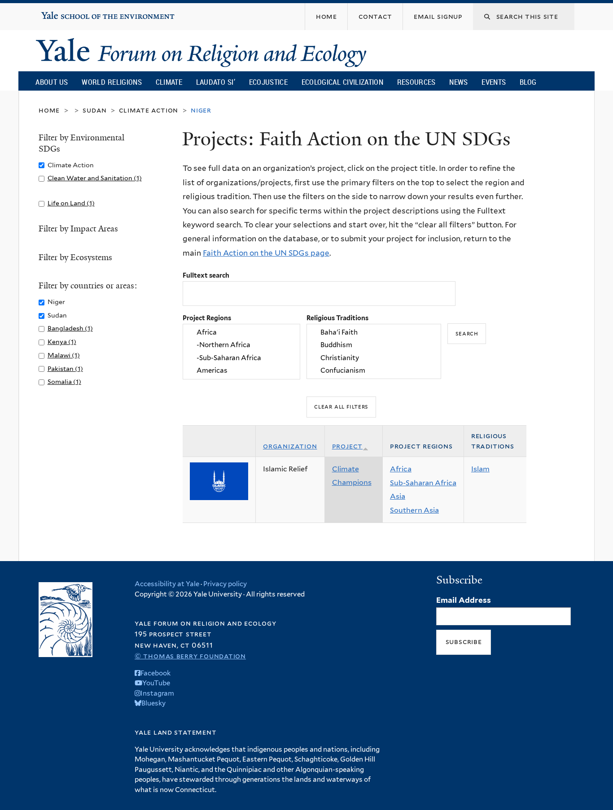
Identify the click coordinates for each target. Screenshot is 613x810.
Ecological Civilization (343, 82)
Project (347, 446)
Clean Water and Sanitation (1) (95, 178)
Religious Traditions (337, 318)
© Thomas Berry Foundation (190, 656)
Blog (528, 82)
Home (49, 110)
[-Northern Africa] (241, 345)
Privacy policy (225, 584)
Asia (397, 496)
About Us (51, 82)
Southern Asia (414, 510)
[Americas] (241, 370)
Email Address (463, 600)
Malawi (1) (64, 355)
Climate (169, 82)
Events (494, 82)
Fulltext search (206, 275)
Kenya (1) (62, 341)
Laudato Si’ (215, 82)
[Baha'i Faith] (374, 332)
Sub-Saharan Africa (423, 483)
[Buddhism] (374, 345)
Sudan (94, 110)
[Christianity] (374, 358)
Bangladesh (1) (70, 328)
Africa (401, 469)
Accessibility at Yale (167, 584)
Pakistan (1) (65, 368)
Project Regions (207, 318)
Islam (480, 469)
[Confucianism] (374, 370)
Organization (290, 446)
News (458, 82)
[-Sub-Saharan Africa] (241, 358)
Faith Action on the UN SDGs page (266, 252)
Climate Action (148, 110)
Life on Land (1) (71, 203)
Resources (416, 82)
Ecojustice (268, 82)
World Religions (112, 82)
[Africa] (241, 332)
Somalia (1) (64, 381)
